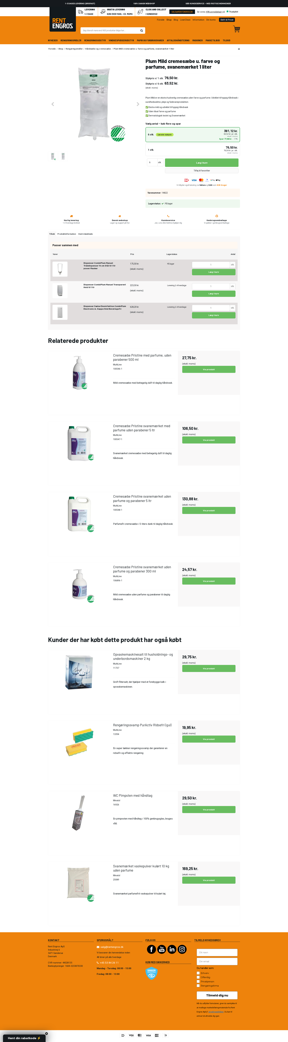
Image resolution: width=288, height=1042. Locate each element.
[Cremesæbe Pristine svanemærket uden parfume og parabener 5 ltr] (79, 523)
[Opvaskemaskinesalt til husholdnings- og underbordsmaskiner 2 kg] (79, 681)
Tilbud (226, 40)
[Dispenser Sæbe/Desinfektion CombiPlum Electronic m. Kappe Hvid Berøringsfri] (60, 312)
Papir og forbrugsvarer (150, 40)
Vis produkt (209, 369)
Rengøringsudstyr (95, 40)
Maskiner (197, 40)
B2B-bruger (222, 185)
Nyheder (53, 40)
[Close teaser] (46, 1033)
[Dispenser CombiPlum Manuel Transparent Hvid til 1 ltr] (60, 290)
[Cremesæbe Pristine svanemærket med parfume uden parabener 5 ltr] (79, 453)
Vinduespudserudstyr (121, 40)
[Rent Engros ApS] (63, 20)
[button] (24, 1038)
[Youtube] (161, 955)
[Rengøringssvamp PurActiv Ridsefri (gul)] (79, 752)
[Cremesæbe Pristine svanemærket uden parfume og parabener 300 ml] (79, 594)
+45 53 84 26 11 (109, 962)
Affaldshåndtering (178, 40)
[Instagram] (182, 955)
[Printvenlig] (239, 49)
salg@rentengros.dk (182, 11)
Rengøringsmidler (71, 40)
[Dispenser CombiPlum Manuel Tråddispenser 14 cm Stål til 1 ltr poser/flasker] (60, 269)
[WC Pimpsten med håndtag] (79, 822)
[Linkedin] (171, 955)
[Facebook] (151, 955)
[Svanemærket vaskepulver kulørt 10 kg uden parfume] (79, 893)
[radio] (193, 134)
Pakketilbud (213, 40)
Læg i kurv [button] (201, 162)
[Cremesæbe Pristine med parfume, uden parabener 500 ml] (79, 382)
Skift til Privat (226, 19)
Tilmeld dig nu (217, 995)
